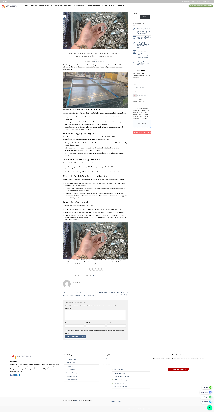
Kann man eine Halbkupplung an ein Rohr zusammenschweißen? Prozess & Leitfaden (143, 54)
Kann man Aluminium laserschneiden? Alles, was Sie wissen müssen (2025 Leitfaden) (143, 31)
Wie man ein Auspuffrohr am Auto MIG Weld (143, 63)
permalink (113, 275)
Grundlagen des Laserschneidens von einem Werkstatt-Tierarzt (143, 45)
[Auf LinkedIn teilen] (101, 269)
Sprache (120, 6)
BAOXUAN (105, 61)
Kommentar (68, 308)
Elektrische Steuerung (120, 380)
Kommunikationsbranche (121, 376)
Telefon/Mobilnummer (139, 92)
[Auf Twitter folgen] (5, 1)
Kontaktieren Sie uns (95, 6)
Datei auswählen (142, 123)
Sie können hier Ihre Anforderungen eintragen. (139, 100)
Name (67, 323)
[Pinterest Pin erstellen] (98, 269)
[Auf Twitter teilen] (92, 269)
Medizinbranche (119, 383)
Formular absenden (142, 132)
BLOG (95, 51)
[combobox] (135, 95)
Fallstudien (110, 6)
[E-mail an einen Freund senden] (95, 269)
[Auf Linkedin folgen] (19, 375)
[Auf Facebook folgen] (2, 1)
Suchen (135, 13)
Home (26, 6)
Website (109, 323)
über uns (33, 6)
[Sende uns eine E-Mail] (6, 1)
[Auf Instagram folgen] (3, 1)
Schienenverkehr (119, 369)
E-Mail (88, 323)
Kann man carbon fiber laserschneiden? (144, 37)
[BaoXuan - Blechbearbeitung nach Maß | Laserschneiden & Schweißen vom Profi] (11, 6)
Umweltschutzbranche (120, 386)
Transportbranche (119, 373)
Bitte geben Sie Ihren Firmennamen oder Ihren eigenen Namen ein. (141, 75)
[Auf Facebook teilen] (89, 269)
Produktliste (79, 6)
